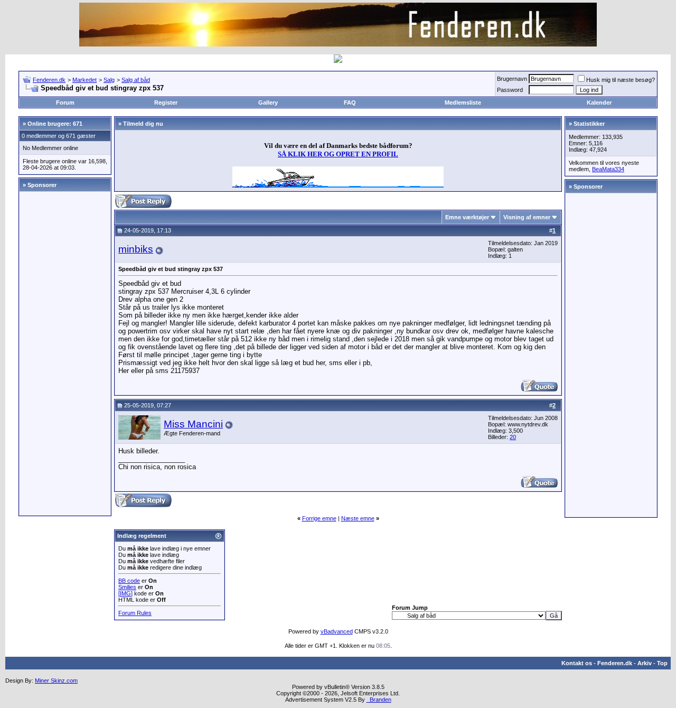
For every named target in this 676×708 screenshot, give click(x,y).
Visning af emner (526, 217)
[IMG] (125, 593)
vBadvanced (337, 631)
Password (510, 90)
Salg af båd (135, 80)
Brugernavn (512, 79)
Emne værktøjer (467, 217)
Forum (65, 102)
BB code (129, 580)
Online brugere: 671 (54, 123)
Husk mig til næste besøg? (620, 80)
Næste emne (357, 518)
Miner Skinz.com (56, 680)
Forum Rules (135, 613)
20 (513, 437)
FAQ (350, 102)
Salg (109, 80)
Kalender (599, 102)
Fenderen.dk (49, 80)
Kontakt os (576, 663)
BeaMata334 (608, 169)
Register (165, 102)
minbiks (135, 249)
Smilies (127, 587)
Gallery (268, 102)
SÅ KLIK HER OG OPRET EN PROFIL (338, 154)
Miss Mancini (193, 424)
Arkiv (644, 663)
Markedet (84, 80)
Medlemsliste (463, 102)
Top (662, 663)
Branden (379, 699)
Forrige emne (319, 518)
